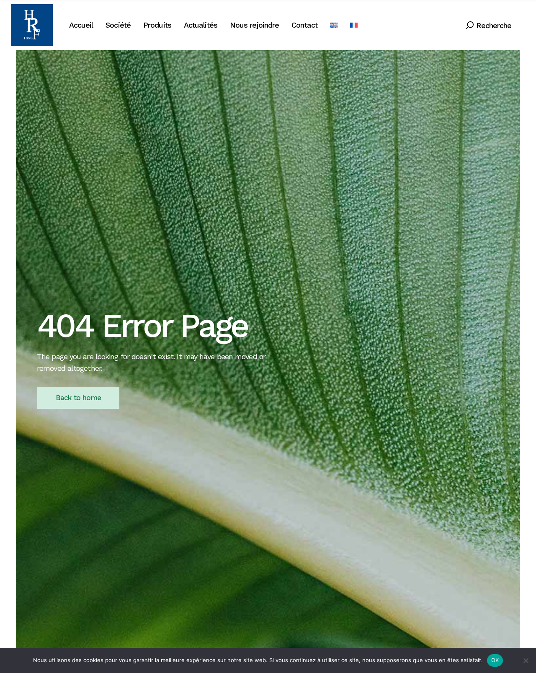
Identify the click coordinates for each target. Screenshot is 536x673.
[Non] (525, 660)
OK (495, 660)
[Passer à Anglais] (334, 25)
